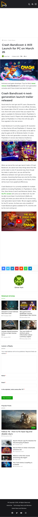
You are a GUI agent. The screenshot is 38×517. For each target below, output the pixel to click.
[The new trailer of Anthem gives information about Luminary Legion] (28, 325)
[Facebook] (3, 268)
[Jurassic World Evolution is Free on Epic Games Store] (9, 325)
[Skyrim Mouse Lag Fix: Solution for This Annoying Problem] (6, 442)
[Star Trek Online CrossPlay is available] (6, 464)
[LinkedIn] (12, 268)
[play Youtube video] (19, 221)
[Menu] (36, 5)
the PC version (6, 194)
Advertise (9, 505)
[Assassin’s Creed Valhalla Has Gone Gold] (9, 305)
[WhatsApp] (25, 268)
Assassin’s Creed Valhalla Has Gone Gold (9, 312)
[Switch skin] (29, 5)
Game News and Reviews (19, 508)
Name (3, 375)
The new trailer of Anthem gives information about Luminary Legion (26, 333)
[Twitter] (8, 268)
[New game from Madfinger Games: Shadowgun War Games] (28, 305)
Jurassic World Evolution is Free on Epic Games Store (9, 333)
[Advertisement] (19, 23)
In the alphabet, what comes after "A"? (13, 389)
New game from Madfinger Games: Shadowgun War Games (28, 313)
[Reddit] (21, 268)
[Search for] (32, 5)
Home (5, 40)
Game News (11, 40)
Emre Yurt (6, 56)
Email (3, 382)
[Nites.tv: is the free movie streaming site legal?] (6, 457)
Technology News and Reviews (22, 505)
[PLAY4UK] (5, 4)
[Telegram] (30, 268)
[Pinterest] (17, 268)
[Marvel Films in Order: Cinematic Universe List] (6, 450)
